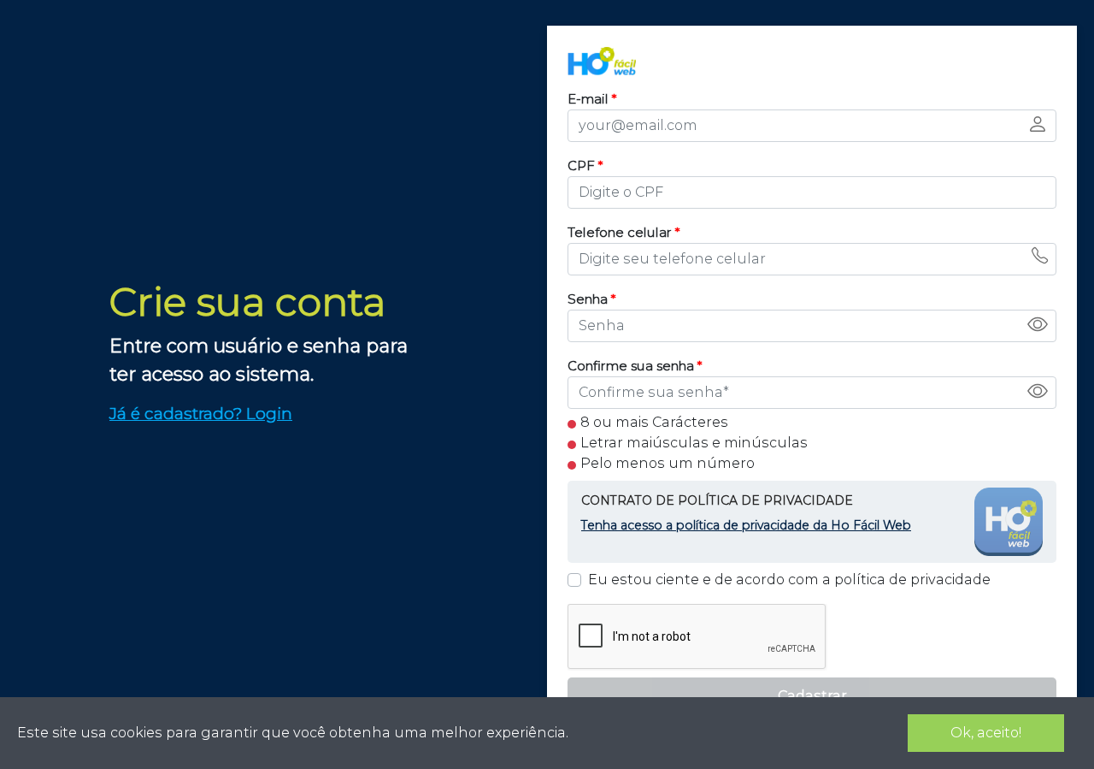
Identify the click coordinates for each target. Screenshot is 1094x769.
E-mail (592, 99)
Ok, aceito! (985, 733)
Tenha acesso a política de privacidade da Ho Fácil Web (746, 525)
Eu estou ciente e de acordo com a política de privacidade (789, 579)
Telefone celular (624, 232)
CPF (585, 165)
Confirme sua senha (635, 366)
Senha (592, 299)
